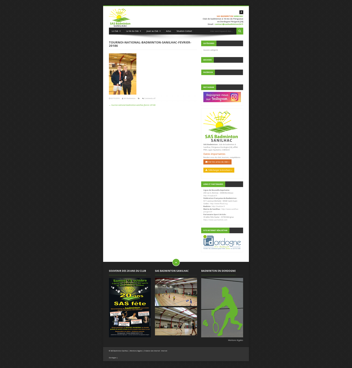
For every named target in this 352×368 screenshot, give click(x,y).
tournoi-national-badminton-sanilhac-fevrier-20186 (132, 105)
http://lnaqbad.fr (210, 195)
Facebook (208, 72)
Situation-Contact (184, 31)
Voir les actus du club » (218, 161)
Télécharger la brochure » (219, 170)
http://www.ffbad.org (218, 203)
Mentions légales (235, 340)
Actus (168, 31)
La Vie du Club (132, 31)
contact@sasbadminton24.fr (229, 24)
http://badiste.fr (218, 206)
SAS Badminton (129, 98)
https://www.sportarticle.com (215, 220)
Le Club (115, 31)
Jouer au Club (152, 31)
